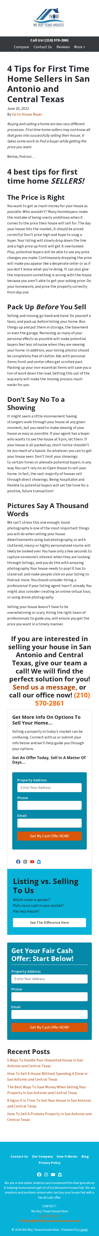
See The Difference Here (49, 922)
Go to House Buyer (27, 114)
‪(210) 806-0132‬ (49, 1216)
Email (23, 815)
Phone (22, 798)
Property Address (33, 780)
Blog (85, 1156)
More (78, 47)
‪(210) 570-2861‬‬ (62, 699)
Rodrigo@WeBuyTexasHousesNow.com (49, 1220)
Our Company (42, 1156)
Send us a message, (45, 686)
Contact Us (43, 47)
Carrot (83, 1229)
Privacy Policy (50, 1162)
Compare (21, 47)
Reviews (63, 47)
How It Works (67, 1156)
